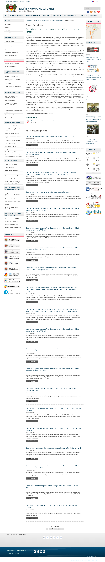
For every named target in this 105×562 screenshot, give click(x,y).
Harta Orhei (93, 22)
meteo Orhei (90, 149)
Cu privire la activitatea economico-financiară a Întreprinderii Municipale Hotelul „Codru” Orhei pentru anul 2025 (51, 269)
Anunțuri (7, 204)
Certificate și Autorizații (11, 164)
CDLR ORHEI (57, 15)
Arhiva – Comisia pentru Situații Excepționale (13, 208)
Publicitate (7, 30)
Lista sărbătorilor (9, 173)
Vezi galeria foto (22, 534)
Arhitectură (13, 24)
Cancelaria (27, 1)
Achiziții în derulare (10, 44)
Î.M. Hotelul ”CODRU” (10, 146)
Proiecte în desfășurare (11, 115)
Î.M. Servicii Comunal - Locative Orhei (13, 136)
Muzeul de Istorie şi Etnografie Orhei (13, 129)
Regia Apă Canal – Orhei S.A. (12, 133)
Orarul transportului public (11, 170)
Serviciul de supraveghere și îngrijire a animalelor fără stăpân (13, 155)
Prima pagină (8, 1)
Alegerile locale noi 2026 (13, 218)
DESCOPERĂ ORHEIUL (71, 15)
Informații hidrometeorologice (12, 178)
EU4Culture (8, 107)
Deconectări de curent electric (12, 176)
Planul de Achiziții (9, 41)
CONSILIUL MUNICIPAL (33, 15)
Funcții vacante (13, 167)
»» (62, 528)
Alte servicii (8, 33)
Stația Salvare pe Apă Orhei (12, 152)
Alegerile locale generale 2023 (13, 227)
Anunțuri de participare (11, 49)
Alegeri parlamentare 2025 (12, 221)
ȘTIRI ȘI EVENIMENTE (16, 15)
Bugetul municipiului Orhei (11, 76)
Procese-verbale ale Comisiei (12, 198)
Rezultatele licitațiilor (10, 66)
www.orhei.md (50, 109)
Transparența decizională (56, 20)
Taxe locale (8, 83)
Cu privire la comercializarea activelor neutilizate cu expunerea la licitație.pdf (50, 120)
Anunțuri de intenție (10, 47)
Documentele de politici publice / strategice (13, 111)
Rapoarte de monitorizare (11, 52)
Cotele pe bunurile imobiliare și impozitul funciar (13, 87)
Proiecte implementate (11, 117)
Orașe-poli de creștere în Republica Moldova (11, 97)
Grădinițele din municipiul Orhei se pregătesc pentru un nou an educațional (93, 77)
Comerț (7, 27)
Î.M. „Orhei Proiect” (10, 149)
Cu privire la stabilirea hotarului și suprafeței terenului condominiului (50, 136)
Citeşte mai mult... (32, 145)
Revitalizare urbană (10, 100)
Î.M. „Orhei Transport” (10, 143)
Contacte (22, 1)
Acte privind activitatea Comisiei (13, 201)
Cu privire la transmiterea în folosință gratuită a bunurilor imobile (48, 192)
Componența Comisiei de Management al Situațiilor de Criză (12, 194)
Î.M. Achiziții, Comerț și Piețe (12, 140)
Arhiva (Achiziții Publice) (11, 55)
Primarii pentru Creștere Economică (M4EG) (11, 104)
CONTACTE (93, 15)
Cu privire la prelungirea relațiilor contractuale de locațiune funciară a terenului (53, 448)
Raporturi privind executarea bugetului (12, 80)
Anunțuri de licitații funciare (12, 63)
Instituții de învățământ (13, 126)
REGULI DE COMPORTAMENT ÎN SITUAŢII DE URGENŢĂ (13, 182)
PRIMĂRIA (46, 15)
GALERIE (84, 15)
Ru (99, 2)
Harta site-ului (15, 1)
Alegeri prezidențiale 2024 (11, 224)
